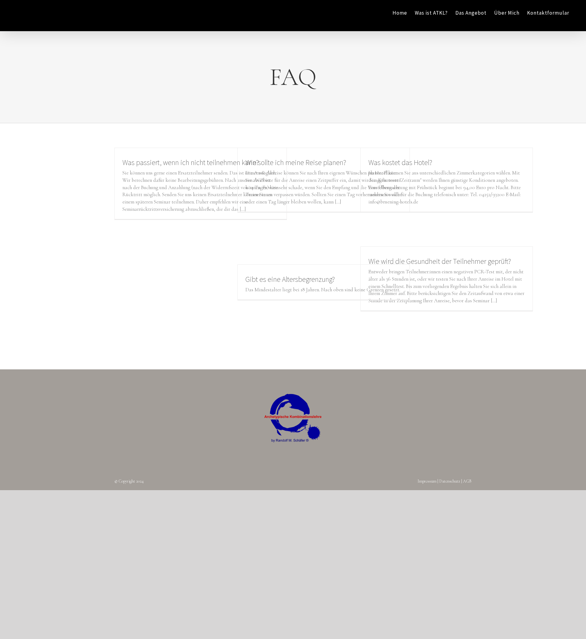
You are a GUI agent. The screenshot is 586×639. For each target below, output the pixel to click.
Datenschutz (449, 481)
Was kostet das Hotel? (400, 162)
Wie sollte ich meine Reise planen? (295, 162)
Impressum (427, 481)
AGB (467, 481)
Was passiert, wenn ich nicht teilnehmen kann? (190, 162)
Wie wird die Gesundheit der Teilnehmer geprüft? (439, 261)
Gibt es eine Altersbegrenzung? (290, 279)
